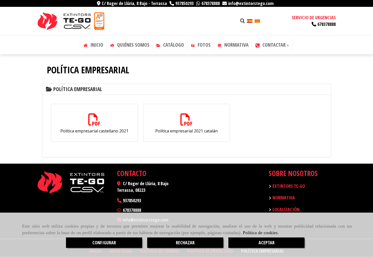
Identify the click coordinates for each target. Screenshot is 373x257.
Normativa (284, 198)
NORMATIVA (236, 44)
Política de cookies (260, 232)
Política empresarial (77, 89)
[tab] (186, 89)
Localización (286, 209)
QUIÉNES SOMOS (132, 44)
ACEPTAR (267, 242)
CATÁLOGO (173, 44)
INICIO (96, 44)
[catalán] (257, 21)
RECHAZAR (185, 242)
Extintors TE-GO (289, 186)
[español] (249, 21)
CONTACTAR (274, 44)
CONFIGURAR (104, 242)
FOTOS (203, 44)
